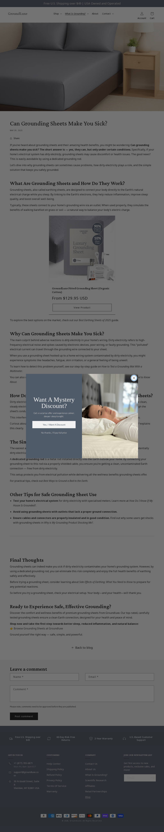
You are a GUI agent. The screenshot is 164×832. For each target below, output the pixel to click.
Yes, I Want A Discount (54, 424)
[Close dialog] (134, 378)
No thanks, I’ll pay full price (54, 432)
